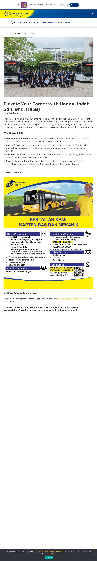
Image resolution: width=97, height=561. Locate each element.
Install (74, 5)
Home (6, 33)
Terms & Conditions (57, 551)
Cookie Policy (52, 554)
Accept (49, 557)
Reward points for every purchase (56, 22)
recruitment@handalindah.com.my (73, 299)
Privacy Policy (44, 551)
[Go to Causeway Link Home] (17, 14)
